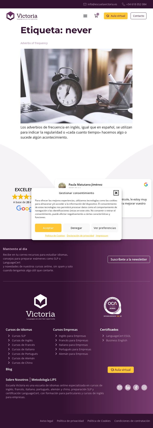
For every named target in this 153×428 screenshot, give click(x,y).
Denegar (76, 228)
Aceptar (48, 228)
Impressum (102, 235)
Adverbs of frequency (34, 43)
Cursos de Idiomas (19, 330)
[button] (116, 193)
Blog (9, 369)
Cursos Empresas (65, 330)
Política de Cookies (55, 235)
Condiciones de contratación (132, 421)
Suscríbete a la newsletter (129, 259)
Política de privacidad (70, 421)
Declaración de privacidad (80, 235)
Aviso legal (46, 421)
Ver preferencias (105, 228)
